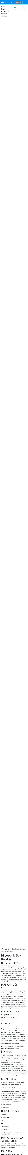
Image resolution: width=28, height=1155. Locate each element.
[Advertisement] (14, 32)
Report (23, 9)
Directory (18, 2)
